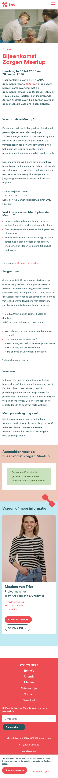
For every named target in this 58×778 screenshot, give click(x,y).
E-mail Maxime (16, 619)
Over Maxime (15, 627)
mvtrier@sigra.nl (16, 601)
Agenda (29, 676)
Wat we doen (29, 664)
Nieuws (29, 682)
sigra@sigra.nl (29, 751)
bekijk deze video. (29, 262)
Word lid (29, 700)
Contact (29, 694)
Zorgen (32, 84)
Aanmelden (12, 727)
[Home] (15, 4)
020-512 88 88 (15, 605)
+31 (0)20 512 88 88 (29, 744)
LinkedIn (12, 608)
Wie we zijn (29, 688)
